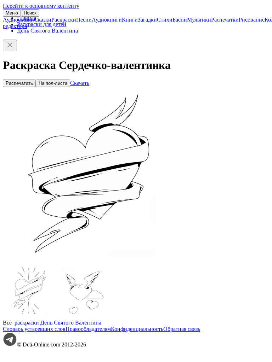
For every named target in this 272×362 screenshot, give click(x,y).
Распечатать (19, 83)
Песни (84, 20)
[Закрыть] (10, 45)
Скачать (79, 83)
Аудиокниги (107, 20)
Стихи (164, 20)
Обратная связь (181, 329)
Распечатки (225, 20)
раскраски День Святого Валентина (58, 323)
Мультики (199, 20)
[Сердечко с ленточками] (29, 316)
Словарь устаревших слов (34, 329)
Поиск (30, 13)
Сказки (42, 20)
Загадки (147, 20)
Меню (12, 13)
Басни (179, 20)
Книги (130, 20)
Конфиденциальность (137, 329)
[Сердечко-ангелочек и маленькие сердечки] (82, 316)
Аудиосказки (18, 20)
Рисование (252, 20)
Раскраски (63, 20)
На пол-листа (53, 83)
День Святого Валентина (47, 31)
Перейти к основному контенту (41, 6)
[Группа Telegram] (10, 344)
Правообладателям (88, 329)
